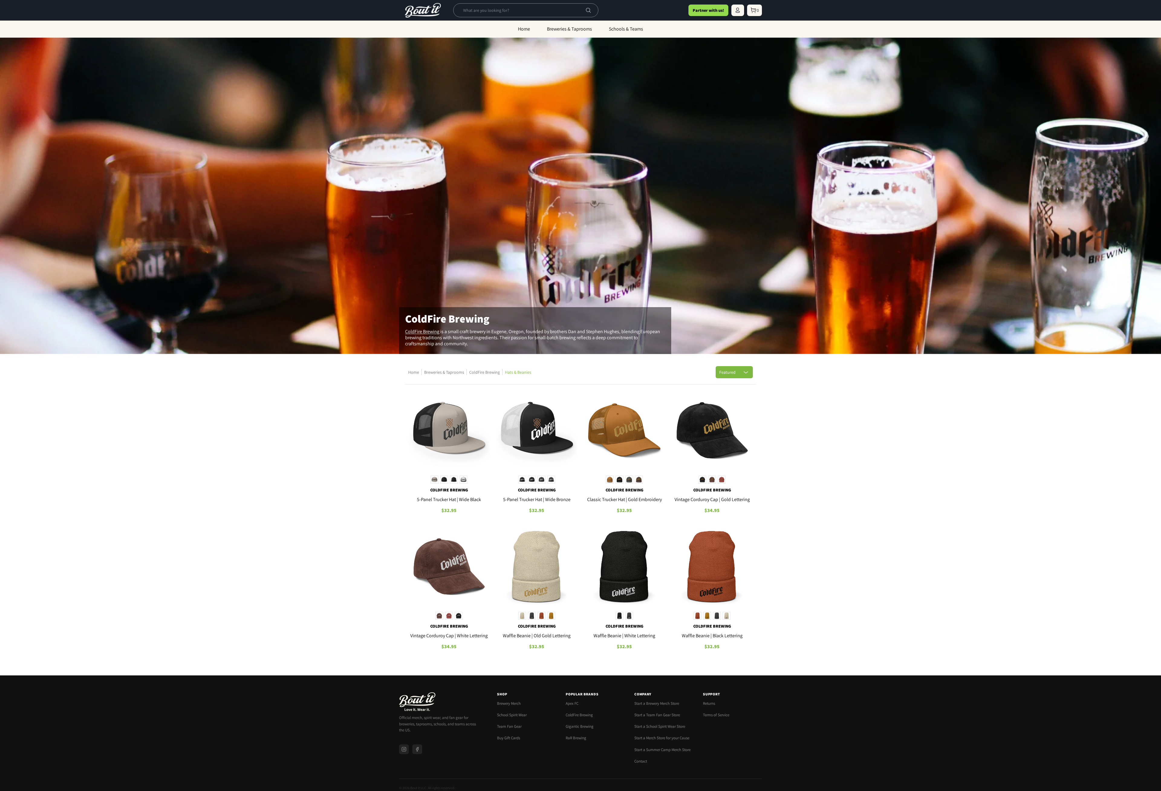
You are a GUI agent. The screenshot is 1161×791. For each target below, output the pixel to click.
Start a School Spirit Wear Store (659, 726)
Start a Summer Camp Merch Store (662, 749)
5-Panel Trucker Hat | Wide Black (449, 499)
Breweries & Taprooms (444, 372)
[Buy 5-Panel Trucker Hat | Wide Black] (449, 431)
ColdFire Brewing (422, 331)
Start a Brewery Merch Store (656, 703)
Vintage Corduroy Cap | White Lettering (449, 635)
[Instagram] (404, 749)
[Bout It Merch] (423, 10)
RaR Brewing (576, 737)
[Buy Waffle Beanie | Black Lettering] (712, 568)
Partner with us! (708, 10)
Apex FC (572, 703)
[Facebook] (417, 749)
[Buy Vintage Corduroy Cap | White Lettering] (449, 568)
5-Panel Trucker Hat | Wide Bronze (537, 499)
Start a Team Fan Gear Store (657, 714)
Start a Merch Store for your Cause (661, 737)
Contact (640, 761)
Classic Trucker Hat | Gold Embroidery (624, 499)
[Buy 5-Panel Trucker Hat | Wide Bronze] (536, 431)
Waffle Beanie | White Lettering (624, 635)
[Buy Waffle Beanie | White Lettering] (624, 568)
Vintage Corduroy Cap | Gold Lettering (712, 499)
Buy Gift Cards (508, 737)
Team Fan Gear (509, 726)
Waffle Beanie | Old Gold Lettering (537, 635)
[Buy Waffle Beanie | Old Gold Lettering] (536, 568)
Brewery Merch (509, 703)
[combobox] (521, 10)
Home (413, 372)
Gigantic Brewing (580, 726)
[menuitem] (737, 10)
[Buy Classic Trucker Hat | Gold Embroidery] (624, 431)
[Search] (588, 10)
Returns (709, 703)
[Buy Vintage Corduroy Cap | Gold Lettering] (712, 431)
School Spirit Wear (512, 714)
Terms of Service (716, 714)
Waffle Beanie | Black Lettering (712, 635)
